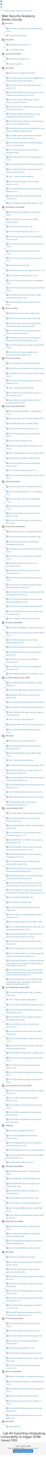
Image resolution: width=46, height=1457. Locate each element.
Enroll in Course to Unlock (23, 1451)
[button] (1, 2)
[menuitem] (1, 5)
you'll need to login (31, 1448)
